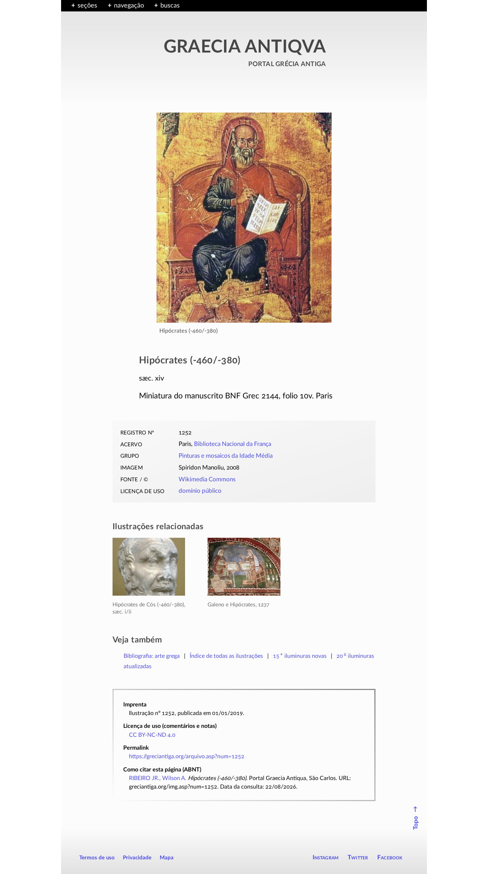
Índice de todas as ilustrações (226, 656)
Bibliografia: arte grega (152, 656)
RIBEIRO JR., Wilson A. (157, 778)
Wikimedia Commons (207, 479)
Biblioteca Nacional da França (232, 444)
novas (300, 656)
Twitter (358, 857)
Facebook (390, 857)
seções (87, 6)
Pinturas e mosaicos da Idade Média (226, 456)
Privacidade (137, 857)
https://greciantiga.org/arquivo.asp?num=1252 (186, 756)
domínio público (200, 491)
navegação (129, 6)
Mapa (167, 857)
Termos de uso (97, 857)
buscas (170, 6)
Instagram (326, 857)
